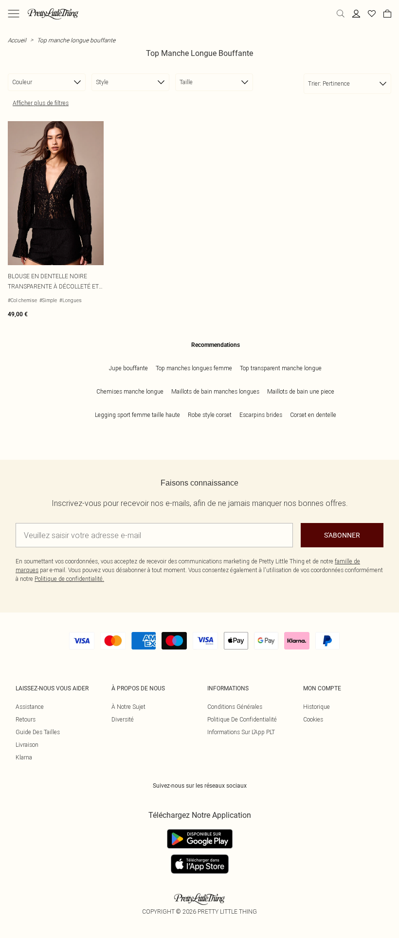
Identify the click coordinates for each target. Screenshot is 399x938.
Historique (316, 706)
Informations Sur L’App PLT (241, 732)
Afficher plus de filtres (41, 103)
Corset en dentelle (313, 414)
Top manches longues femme (194, 368)
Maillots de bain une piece (300, 391)
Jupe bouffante (128, 368)
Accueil (17, 40)
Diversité (122, 719)
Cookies (313, 719)
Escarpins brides (260, 414)
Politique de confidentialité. (69, 578)
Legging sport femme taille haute (137, 414)
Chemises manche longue (129, 391)
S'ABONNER (342, 535)
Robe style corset (210, 414)
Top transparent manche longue (281, 368)
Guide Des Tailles (38, 732)
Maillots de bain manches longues (215, 391)
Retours (26, 719)
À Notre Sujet (128, 706)
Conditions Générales (234, 706)
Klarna (24, 757)
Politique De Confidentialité (242, 719)
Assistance (30, 706)
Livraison (27, 744)
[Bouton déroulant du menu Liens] (13, 13)
